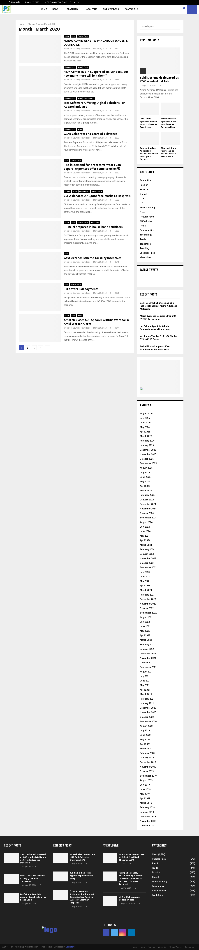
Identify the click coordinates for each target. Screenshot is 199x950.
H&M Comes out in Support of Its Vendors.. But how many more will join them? (96, 73)
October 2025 (147, 459)
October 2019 (147, 771)
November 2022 (148, 604)
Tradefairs (145, 244)
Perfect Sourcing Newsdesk (78, 49)
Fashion (68, 191)
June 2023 (145, 576)
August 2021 (146, 671)
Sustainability (89, 98)
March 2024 (146, 545)
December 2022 (148, 599)
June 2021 (145, 680)
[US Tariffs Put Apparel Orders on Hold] (110, 900)
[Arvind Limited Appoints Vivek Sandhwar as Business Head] (170, 109)
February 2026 (147, 440)
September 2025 (148, 463)
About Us (91, 9)
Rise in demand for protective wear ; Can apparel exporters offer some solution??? (92, 166)
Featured (72, 9)
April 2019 (145, 798)
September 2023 (148, 567)
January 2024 (147, 554)
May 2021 (145, 685)
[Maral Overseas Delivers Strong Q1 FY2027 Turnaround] (11, 879)
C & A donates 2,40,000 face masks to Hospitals (97, 196)
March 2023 (146, 590)
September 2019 (148, 776)
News (55, 9)
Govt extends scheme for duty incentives (92, 258)
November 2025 (148, 454)
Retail (86, 67)
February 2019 (147, 807)
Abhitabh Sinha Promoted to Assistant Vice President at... (168, 152)
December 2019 (148, 762)
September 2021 (148, 667)
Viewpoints (145, 257)
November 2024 (148, 508)
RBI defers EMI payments (81, 289)
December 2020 (148, 708)
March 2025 (146, 490)
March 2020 (146, 748)
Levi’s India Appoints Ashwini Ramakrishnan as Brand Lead (148, 123)
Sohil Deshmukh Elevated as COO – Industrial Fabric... (159, 79)
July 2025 (145, 472)
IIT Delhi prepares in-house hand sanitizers (93, 227)
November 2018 (148, 821)
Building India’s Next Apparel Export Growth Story (81, 875)
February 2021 (147, 699)
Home (43, 9)
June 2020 (145, 735)
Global (67, 36)
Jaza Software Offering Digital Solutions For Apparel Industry (94, 104)
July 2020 (145, 730)
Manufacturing (70, 67)
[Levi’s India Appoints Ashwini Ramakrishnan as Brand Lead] (149, 109)
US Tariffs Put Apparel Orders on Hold (130, 898)
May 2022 (145, 631)
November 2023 (148, 558)
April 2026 (145, 431)
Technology (94, 222)
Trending (144, 248)
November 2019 (148, 767)
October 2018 (147, 825)
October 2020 (147, 717)
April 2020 (145, 744)
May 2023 (145, 581)
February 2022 (147, 644)
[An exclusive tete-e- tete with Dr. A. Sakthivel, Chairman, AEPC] (60, 858)
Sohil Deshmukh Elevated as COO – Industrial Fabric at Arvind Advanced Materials (158, 306)
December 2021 (148, 653)
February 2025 (147, 495)
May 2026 (145, 427)
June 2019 (145, 789)
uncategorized (147, 253)
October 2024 (147, 513)
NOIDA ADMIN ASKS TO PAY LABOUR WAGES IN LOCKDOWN (96, 42)
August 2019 (146, 780)
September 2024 (148, 517)
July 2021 (145, 676)
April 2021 (145, 690)
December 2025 (148, 450)
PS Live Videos (111, 9)
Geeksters (70, 947)
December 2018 (148, 816)
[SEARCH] (177, 26)
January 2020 (147, 757)
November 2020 (148, 712)
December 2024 (148, 504)
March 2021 (146, 694)
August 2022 (146, 617)
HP (141, 203)
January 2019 (147, 812)
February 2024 (147, 549)
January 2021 (147, 703)
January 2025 (147, 499)
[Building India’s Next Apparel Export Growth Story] (60, 876)
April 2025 (145, 486)
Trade (143, 239)
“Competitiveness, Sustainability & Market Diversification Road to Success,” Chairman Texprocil (82, 897)
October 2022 (147, 608)
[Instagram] (176, 9)
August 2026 (146, 413)
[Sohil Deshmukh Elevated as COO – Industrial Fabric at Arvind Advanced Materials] (160, 60)
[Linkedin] (180, 9)
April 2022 (145, 635)
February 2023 (147, 595)
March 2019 (146, 803)
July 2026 (145, 418)
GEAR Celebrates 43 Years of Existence (90, 134)
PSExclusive (146, 221)
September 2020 (148, 721)
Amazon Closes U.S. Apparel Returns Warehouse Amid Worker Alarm (97, 322)
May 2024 (145, 536)
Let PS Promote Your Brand (55, 2)
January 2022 (147, 649)
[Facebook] (170, 9)
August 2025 (146, 468)
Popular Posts (83, 36)
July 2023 (145, 572)
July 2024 (145, 527)
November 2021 (148, 658)
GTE (142, 198)
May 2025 (145, 481)
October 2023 (147, 563)
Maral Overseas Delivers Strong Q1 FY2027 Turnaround (32, 878)
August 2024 (146, 522)
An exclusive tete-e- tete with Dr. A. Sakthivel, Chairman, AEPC (82, 857)
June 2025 (145, 477)
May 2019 (145, 794)
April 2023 (145, 585)
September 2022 (148, 613)
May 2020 (145, 739)
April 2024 (145, 540)
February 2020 (147, 753)
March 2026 (146, 436)
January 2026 (147, 445)
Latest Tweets (149, 270)
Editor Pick (145, 180)
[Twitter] (173, 9)
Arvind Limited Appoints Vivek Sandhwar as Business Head (168, 123)
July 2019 (145, 785)
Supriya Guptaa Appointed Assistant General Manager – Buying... (149, 153)
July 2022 (145, 622)
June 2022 (145, 626)
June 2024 (145, 531)
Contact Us (74, 2)
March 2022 (146, 640)
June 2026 (145, 422)
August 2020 (146, 726)
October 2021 (147, 662)
